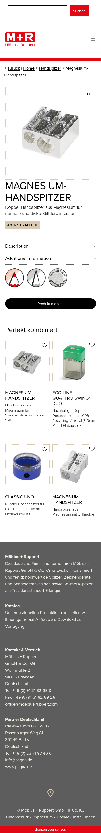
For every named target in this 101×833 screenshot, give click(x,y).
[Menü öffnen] (93, 39)
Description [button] (17, 246)
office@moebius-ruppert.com (31, 704)
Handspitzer (50, 68)
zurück (14, 68)
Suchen (79, 11)
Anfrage (42, 619)
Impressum (43, 817)
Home (29, 68)
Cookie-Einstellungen (76, 817)
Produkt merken (51, 303)
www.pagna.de (18, 767)
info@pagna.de (18, 760)
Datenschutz (17, 817)
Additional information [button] (28, 258)
